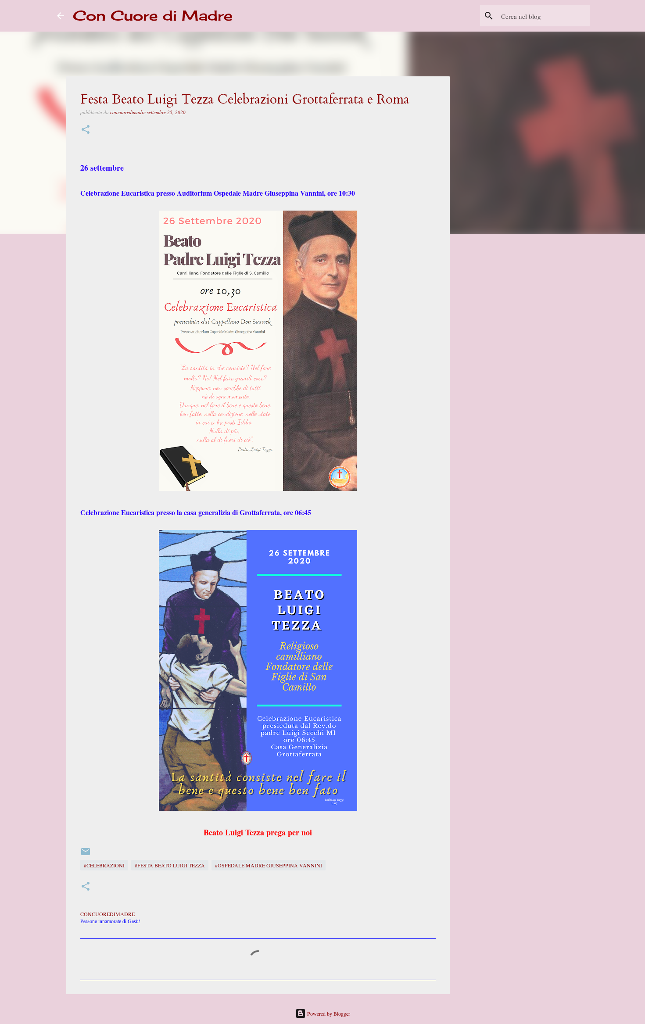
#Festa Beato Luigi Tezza (170, 865)
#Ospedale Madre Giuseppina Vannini (268, 865)
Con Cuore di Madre (153, 15)
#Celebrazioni (104, 865)
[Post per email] (85, 854)
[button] (85, 130)
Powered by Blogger (328, 1013)
